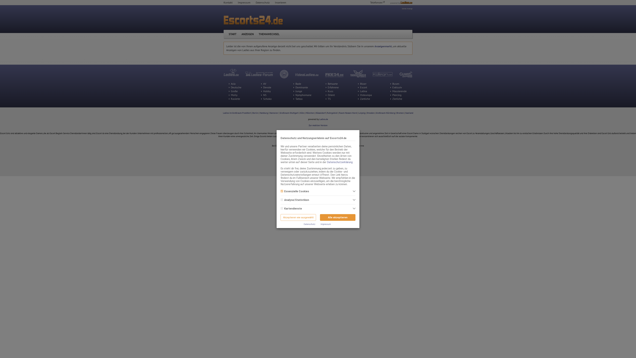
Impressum (326, 224)
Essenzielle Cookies (296, 191)
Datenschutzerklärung (340, 162)
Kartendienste (293, 208)
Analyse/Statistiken (296, 200)
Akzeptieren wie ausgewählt (298, 217)
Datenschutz (309, 224)
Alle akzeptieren (337, 217)
